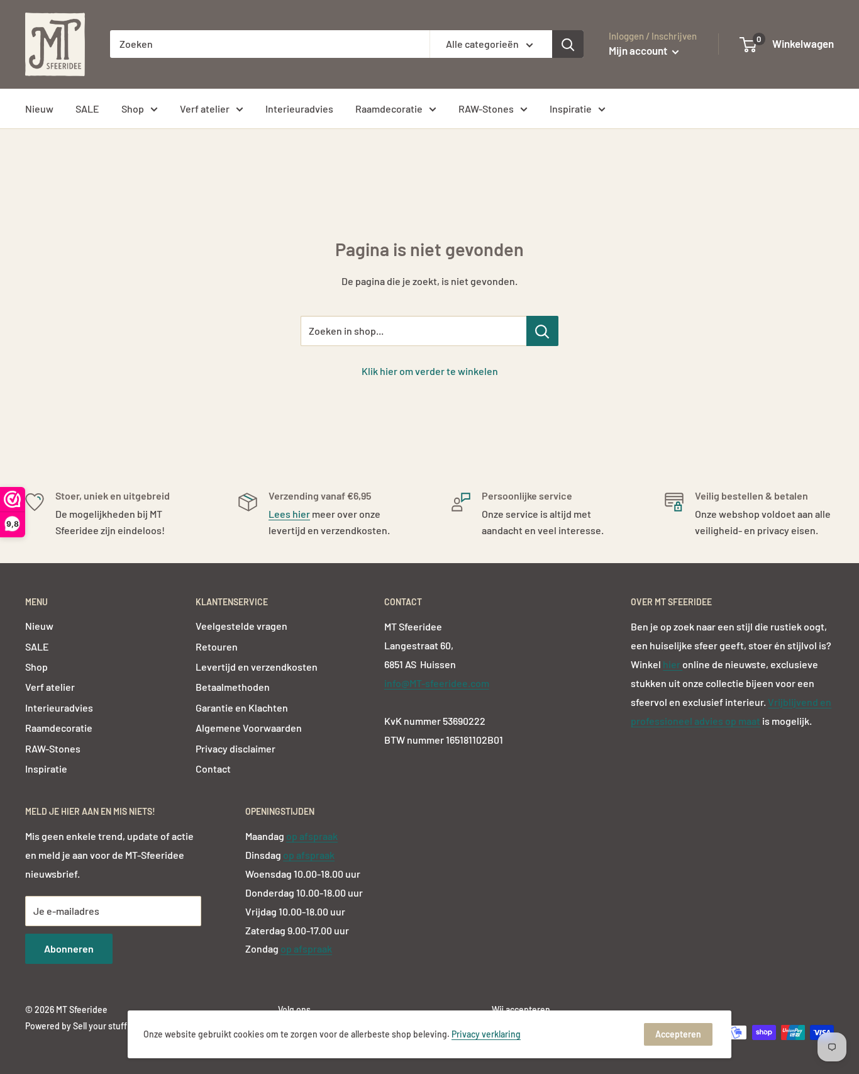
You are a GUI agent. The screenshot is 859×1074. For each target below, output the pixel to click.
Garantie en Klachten (242, 707)
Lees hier (289, 514)
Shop (132, 109)
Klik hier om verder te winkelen (430, 371)
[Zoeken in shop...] (542, 331)
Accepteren (678, 1034)
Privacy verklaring (486, 1034)
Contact (213, 769)
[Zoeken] (568, 44)
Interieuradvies (299, 109)
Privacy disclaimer (235, 748)
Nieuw (39, 109)
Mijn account (639, 50)
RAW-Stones (486, 109)
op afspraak (312, 836)
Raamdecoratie (389, 109)
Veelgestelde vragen (241, 626)
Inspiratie (571, 109)
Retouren (217, 646)
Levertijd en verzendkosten (257, 667)
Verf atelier (205, 109)
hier (672, 664)
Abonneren (69, 948)
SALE (87, 109)
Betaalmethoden (233, 687)
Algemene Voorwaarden (249, 728)
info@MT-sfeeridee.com (436, 683)
